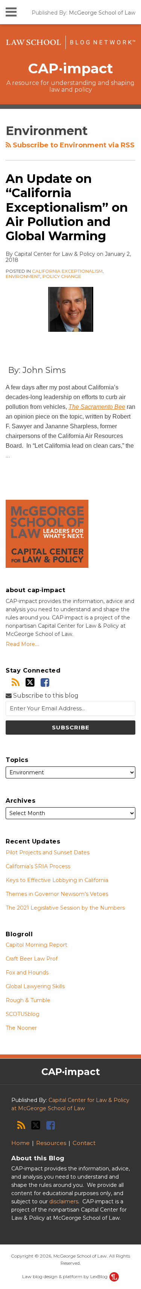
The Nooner (21, 1028)
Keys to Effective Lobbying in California (57, 880)
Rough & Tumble (28, 1000)
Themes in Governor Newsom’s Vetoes (57, 894)
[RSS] (16, 682)
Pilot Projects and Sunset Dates (47, 852)
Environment (23, 276)
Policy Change (61, 276)
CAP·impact (70, 68)
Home (20, 1142)
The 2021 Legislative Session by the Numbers (65, 907)
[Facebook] (45, 682)
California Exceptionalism (67, 271)
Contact (84, 1142)
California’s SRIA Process (38, 866)
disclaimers (63, 1201)
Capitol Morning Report (36, 945)
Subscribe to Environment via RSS (73, 145)
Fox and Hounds (27, 972)
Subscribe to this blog (45, 695)
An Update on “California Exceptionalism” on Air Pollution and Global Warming (67, 207)
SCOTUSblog (22, 1014)
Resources (51, 1142)
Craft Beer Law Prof (32, 958)
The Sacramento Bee (96, 407)
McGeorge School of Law (102, 12)
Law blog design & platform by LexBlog (65, 1276)
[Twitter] (30, 682)
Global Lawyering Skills (35, 986)
